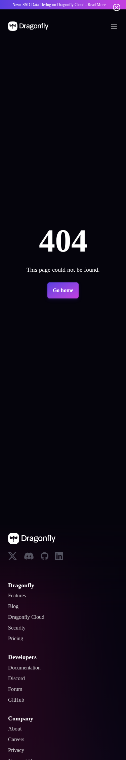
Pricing (17, 638)
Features (19, 595)
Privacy (17, 750)
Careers (18, 739)
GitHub (17, 700)
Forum (16, 689)
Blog (13, 606)
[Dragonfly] (29, 26)
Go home (63, 290)
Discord (18, 678)
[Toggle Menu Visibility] (114, 26)
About (16, 728)
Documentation (27, 667)
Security (18, 628)
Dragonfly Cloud (29, 617)
